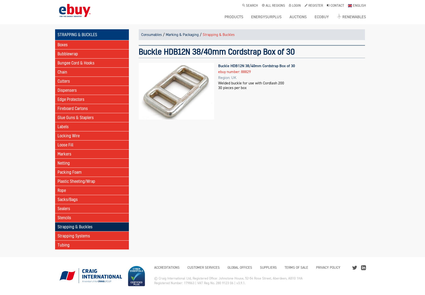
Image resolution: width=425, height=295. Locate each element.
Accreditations (167, 267)
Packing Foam (70, 172)
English (359, 6)
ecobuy (322, 17)
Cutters (64, 81)
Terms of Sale (296, 267)
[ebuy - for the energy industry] (75, 14)
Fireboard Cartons (73, 108)
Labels (63, 126)
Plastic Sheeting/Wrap (76, 181)
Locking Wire (69, 135)
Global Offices (240, 267)
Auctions (298, 17)
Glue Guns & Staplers (76, 117)
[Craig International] (90, 276)
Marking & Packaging (182, 34)
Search (252, 6)
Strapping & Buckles (75, 226)
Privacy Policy (328, 267)
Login (296, 6)
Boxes (63, 44)
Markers (64, 153)
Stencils (64, 217)
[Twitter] (354, 267)
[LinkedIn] (363, 267)
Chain (62, 72)
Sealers (64, 208)
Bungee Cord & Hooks (76, 62)
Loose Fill (65, 144)
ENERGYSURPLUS (266, 17)
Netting (64, 163)
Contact (337, 6)
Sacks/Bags (68, 199)
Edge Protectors (71, 99)
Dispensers (67, 90)
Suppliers (268, 267)
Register (315, 6)
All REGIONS (275, 6)
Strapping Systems (74, 235)
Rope (62, 190)
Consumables (151, 34)
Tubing (64, 245)
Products (234, 17)
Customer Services (203, 267)
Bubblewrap (68, 53)
